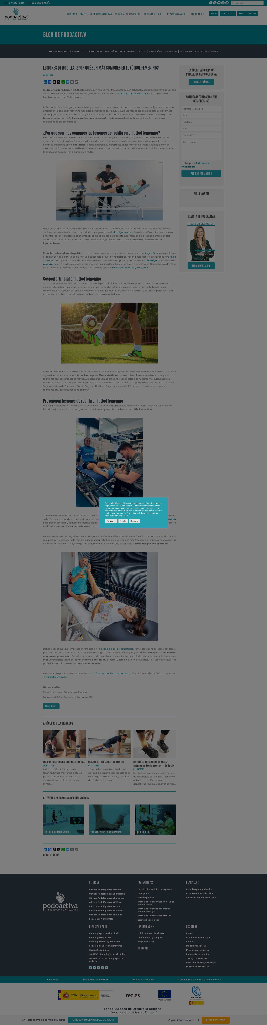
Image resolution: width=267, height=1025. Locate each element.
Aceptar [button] (123, 521)
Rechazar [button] (134, 521)
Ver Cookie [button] (111, 521)
